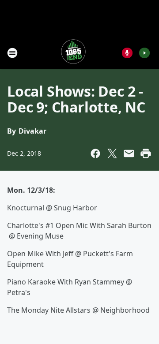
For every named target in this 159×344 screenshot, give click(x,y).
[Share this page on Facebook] (95, 153)
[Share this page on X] (112, 153)
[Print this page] (146, 153)
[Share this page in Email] (129, 153)
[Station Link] (73, 52)
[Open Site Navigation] (12, 53)
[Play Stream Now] (144, 53)
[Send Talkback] (127, 53)
